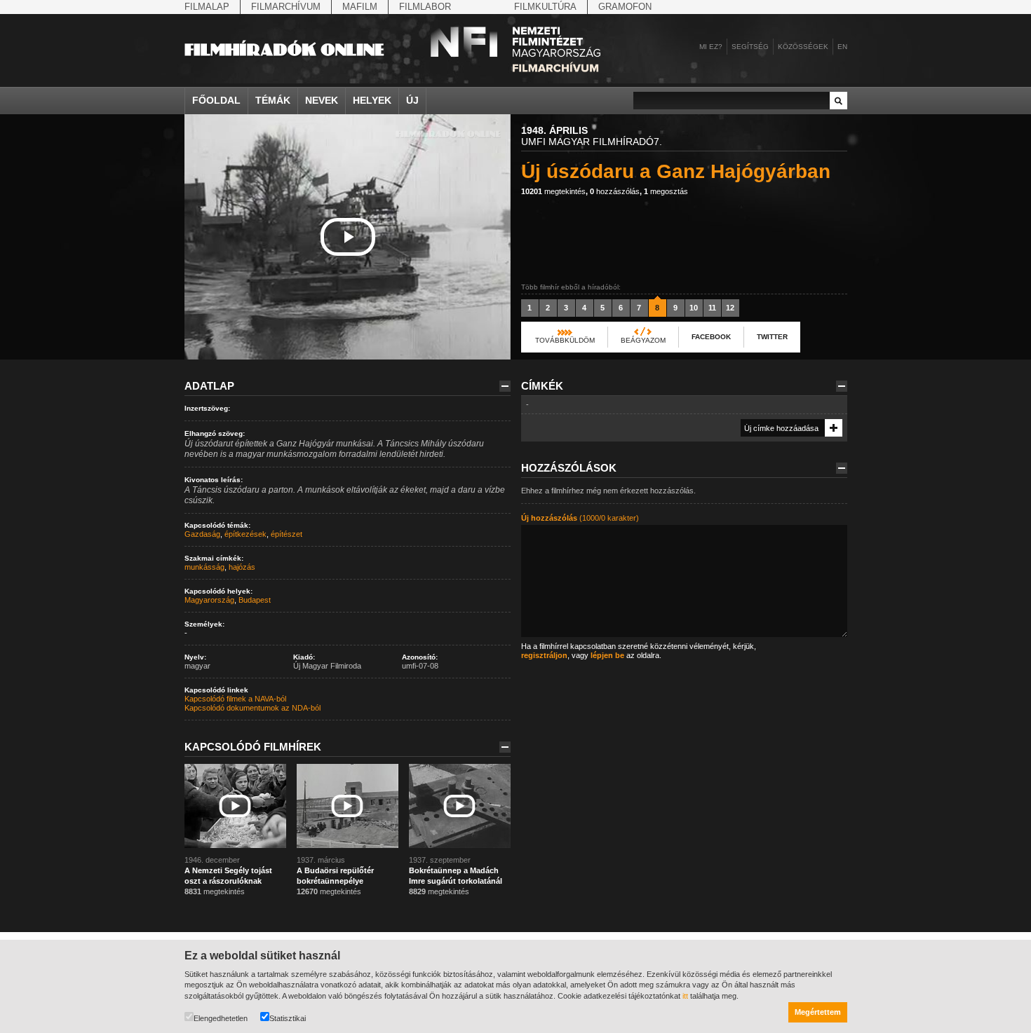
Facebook (711, 337)
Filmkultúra (545, 6)
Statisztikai (287, 1018)
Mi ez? (710, 46)
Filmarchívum (286, 6)
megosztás (666, 191)
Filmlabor (425, 6)
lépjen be (607, 655)
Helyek (372, 100)
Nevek (321, 100)
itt (685, 996)
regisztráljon (544, 655)
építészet (286, 534)
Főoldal (216, 100)
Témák (272, 100)
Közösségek (803, 46)
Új (412, 100)
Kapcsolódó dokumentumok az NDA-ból (252, 708)
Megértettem (818, 1012)
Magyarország (209, 600)
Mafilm (359, 6)
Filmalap (206, 6)
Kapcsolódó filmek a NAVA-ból (235, 699)
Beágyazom (643, 340)
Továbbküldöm (565, 340)
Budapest (254, 600)
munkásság (204, 567)
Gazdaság (202, 534)
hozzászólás (615, 191)
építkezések (245, 534)
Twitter (772, 337)
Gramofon (625, 6)
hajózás (242, 567)
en (842, 46)
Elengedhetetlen (221, 1018)
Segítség (750, 46)
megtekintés (553, 191)
